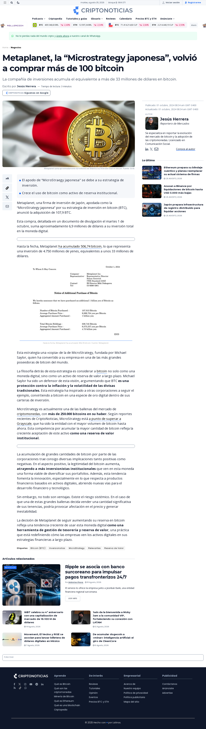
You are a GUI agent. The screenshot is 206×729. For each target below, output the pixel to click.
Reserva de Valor (114, 548)
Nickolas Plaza (75, 582)
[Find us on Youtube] (31, 684)
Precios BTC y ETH (146, 18)
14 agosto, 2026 (33, 626)
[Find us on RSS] (15, 688)
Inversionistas (57, 548)
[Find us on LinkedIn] (42, 684)
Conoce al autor (185, 149)
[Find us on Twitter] (19, 684)
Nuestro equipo (132, 688)
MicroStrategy (77, 548)
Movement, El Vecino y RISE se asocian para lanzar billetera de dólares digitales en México (44, 638)
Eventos (93, 697)
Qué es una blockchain (67, 705)
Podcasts (37, 18)
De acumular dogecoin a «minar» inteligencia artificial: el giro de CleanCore (113, 638)
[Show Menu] (5, 2)
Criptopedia (55, 18)
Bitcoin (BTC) (38, 548)
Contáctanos (169, 684)
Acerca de (129, 684)
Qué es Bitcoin (62, 684)
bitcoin (102, 371)
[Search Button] (11, 2)
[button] (7, 192)
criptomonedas (28, 414)
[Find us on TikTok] (20, 688)
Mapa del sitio (131, 701)
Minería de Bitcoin (64, 696)
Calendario (125, 18)
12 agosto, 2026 (101, 626)
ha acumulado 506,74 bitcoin (80, 246)
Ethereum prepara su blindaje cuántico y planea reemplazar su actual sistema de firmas (183, 171)
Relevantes (94, 548)
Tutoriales (94, 688)
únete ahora (62, 35)
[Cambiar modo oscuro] (18, 2)
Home (5, 47)
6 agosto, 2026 (101, 645)
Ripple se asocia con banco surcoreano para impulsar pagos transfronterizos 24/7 (96, 572)
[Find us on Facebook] (14, 684)
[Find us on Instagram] (25, 684)
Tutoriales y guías (76, 18)
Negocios (16, 47)
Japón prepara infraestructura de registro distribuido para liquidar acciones (183, 208)
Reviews (111, 18)
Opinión (93, 692)
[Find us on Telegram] (36, 684)
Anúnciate (166, 18)
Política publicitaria (134, 697)
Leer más (74, 598)
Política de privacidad (136, 692)
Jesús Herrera (26, 86)
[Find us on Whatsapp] (25, 688)
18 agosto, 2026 (93, 582)
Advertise (167, 692)
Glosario (95, 18)
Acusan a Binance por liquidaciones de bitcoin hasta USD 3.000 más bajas (183, 189)
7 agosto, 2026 (33, 645)
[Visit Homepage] (103, 10)
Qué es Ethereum (64, 701)
